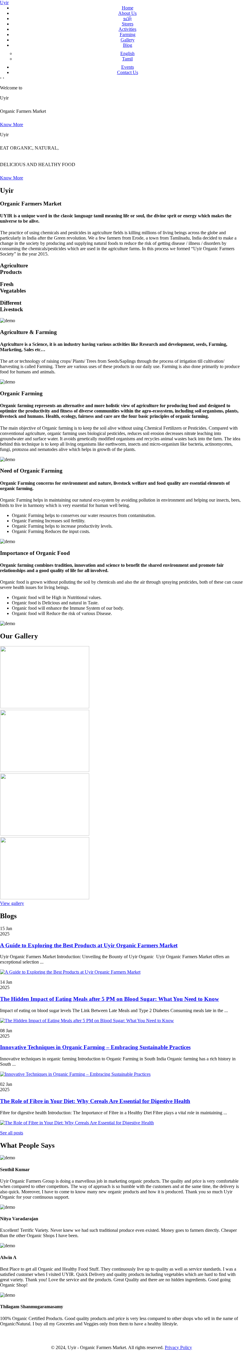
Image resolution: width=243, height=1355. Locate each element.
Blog (127, 45)
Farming (127, 34)
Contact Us (127, 72)
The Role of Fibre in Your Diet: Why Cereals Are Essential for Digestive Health (95, 1101)
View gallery (12, 903)
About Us (127, 13)
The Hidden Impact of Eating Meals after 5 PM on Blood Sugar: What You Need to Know (109, 999)
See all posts (11, 1132)
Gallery (128, 39)
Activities (127, 29)
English (127, 53)
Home (127, 7)
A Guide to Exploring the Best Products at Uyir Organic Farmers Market (89, 945)
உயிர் (127, 18)
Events (127, 67)
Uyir (4, 2)
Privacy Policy (178, 1347)
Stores (127, 23)
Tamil (127, 58)
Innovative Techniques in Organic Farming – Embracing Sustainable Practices (95, 1047)
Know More (11, 124)
